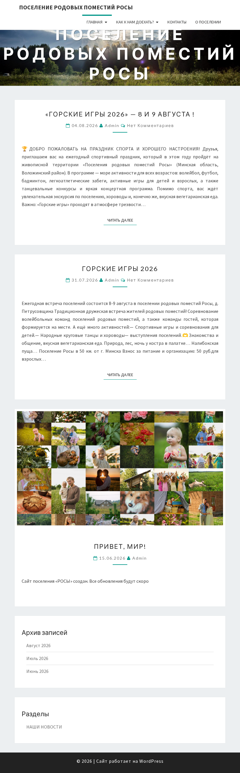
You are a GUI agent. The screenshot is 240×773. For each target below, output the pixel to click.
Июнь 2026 (37, 671)
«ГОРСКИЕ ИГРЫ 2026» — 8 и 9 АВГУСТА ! (120, 114)
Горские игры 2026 (120, 268)
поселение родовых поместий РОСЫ (76, 7)
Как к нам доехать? (135, 22)
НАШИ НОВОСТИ (44, 727)
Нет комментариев (150, 125)
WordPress (151, 761)
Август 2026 (38, 645)
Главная (94, 22)
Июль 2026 (37, 658)
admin (112, 125)
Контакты (176, 22)
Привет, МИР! (120, 546)
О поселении (208, 22)
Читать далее (122, 220)
